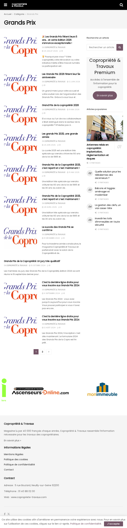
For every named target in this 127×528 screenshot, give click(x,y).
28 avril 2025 (50, 207)
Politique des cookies (16, 459)
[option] (32, 391)
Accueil (7, 14)
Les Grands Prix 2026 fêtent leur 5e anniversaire (61, 75)
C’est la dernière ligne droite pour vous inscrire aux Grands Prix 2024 (60, 284)
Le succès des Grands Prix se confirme (58, 228)
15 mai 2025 (73, 172)
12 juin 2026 (74, 81)
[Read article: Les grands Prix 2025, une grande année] (20, 144)
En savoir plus (105, 95)
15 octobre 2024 (37, 265)
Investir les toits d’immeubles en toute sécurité (107, 221)
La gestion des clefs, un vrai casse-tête (108, 206)
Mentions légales (13, 454)
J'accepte (113, 523)
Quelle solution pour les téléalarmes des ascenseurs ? (108, 175)
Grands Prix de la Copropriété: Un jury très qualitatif (32, 261)
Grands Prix (32, 14)
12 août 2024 (49, 327)
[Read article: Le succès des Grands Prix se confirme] (20, 237)
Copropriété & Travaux (54, 47)
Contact (9, 469)
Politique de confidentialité (19, 464)
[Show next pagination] (48, 351)
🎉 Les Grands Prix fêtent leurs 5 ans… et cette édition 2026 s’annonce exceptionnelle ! (59, 40)
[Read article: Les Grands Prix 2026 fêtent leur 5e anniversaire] (20, 84)
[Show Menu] (5, 5)
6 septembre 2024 (51, 293)
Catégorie (19, 14)
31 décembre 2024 (51, 238)
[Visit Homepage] (19, 5)
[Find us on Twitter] (8, 514)
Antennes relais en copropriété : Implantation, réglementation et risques (98, 151)
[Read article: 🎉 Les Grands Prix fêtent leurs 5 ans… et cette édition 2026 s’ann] (20, 47)
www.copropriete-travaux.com (29, 497)
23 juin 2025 (49, 145)
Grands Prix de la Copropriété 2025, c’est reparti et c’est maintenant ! (61, 166)
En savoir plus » (12, 440)
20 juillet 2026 (50, 51)
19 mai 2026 (73, 109)
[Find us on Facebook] (4, 514)
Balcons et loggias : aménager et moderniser (105, 191)
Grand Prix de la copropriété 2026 (60, 105)
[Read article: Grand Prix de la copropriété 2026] (20, 115)
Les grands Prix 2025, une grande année (60, 135)
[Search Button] (121, 5)
